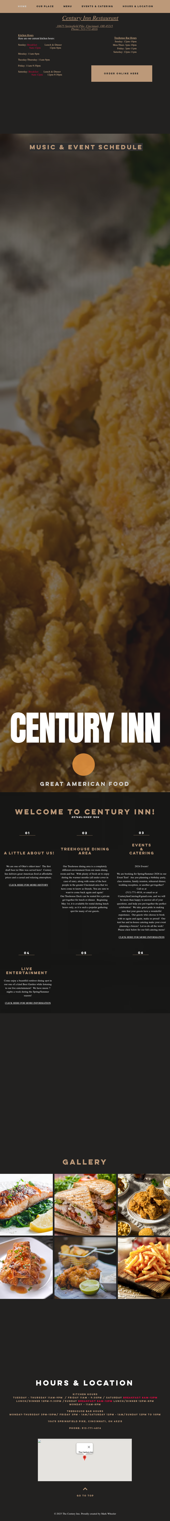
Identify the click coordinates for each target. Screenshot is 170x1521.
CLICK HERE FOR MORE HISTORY (28, 884)
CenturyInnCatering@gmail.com (135, 896)
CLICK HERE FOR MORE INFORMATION (142, 937)
